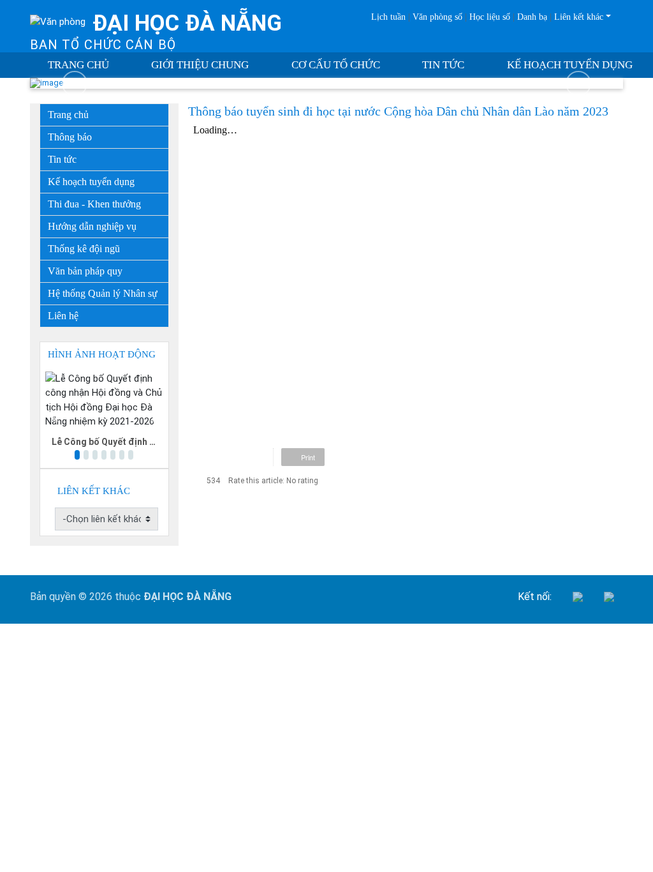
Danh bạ (532, 17)
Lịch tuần (388, 17)
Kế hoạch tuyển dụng (570, 65)
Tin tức (443, 65)
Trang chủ (78, 65)
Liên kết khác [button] (578, 17)
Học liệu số (489, 17)
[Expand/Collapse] (160, 223)
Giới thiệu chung (200, 65)
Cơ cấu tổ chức (335, 65)
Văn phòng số (437, 17)
